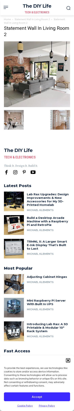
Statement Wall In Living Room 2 (32, 19)
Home (7, 19)
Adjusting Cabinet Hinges (47, 277)
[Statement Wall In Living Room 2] (37, 106)
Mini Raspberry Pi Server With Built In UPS (46, 302)
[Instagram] (15, 172)
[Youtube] (33, 172)
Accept (37, 397)
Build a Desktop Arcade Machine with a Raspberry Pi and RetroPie (47, 221)
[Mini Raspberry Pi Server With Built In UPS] (14, 308)
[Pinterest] (24, 172)
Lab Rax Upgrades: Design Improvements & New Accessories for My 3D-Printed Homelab (48, 199)
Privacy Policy (47, 405)
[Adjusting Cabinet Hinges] (14, 284)
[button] (68, 360)
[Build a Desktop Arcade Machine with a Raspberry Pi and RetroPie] (14, 225)
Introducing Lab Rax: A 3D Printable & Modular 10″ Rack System (47, 327)
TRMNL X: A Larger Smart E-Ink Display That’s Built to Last (47, 245)
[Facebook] (6, 172)
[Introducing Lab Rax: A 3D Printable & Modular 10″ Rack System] (14, 331)
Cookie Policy (25, 405)
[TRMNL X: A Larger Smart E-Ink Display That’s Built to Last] (14, 249)
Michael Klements (40, 210)
